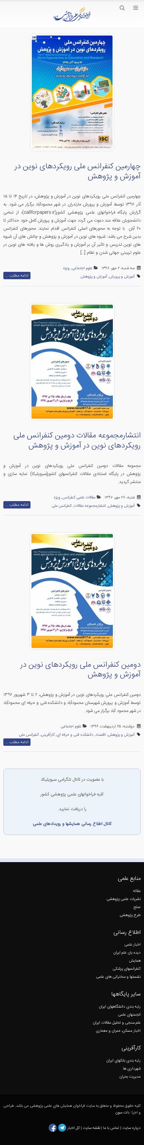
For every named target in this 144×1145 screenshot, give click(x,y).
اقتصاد (100, 735)
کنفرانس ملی (62, 506)
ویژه (66, 268)
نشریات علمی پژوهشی (123, 899)
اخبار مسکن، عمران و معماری (118, 1031)
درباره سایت (131, 1128)
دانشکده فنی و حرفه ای (75, 735)
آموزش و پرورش (122, 277)
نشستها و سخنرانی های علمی (118, 977)
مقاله (137, 891)
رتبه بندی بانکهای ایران (123, 1061)
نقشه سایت (92, 1128)
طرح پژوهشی (130, 915)
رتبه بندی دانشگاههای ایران (120, 1007)
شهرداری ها (132, 1069)
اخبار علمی (132, 945)
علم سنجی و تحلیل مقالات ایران (117, 1023)
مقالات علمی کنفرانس (78, 497)
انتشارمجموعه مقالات (90, 506)
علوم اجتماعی (82, 268)
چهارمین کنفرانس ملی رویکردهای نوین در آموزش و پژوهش (78, 171)
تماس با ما (110, 1128)
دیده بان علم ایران (127, 953)
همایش (135, 961)
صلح (137, 907)
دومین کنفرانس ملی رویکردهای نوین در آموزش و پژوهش (80, 670)
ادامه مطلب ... (16, 275)
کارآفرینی (48, 735)
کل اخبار (73, 1128)
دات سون (122, 1112)
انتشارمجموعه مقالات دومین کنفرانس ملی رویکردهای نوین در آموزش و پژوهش (77, 440)
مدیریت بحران (130, 1077)
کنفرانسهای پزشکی (127, 969)
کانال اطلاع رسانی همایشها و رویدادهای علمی (72, 824)
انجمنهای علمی (129, 1015)
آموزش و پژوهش (93, 277)
